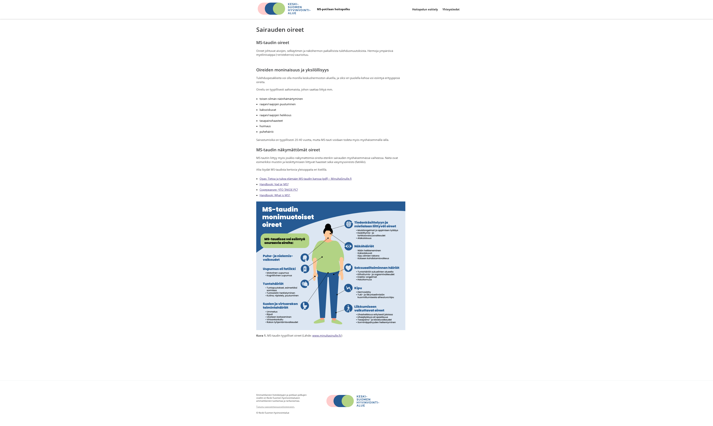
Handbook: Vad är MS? (274, 184)
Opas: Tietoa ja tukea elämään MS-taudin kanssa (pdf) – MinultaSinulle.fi (306, 179)
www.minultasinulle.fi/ (326, 336)
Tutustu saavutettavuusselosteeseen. (275, 406)
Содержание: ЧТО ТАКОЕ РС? (279, 190)
